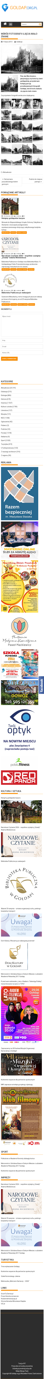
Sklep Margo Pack (22, 1371)
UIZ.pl (3, 1304)
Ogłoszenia (5, 422)
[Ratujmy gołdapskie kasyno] (21, 811)
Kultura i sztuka (21, 232)
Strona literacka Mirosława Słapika (13, 1301)
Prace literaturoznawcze (10, 1296)
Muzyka (4, 414)
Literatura (31, 269)
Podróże (4, 429)
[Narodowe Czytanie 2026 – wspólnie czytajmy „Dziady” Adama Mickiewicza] (21, 844)
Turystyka (4, 444)
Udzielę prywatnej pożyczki (22, 1368)
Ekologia (4, 395)
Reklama (4, 437)
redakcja (19, 42)
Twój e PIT (22, 1363)
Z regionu (4, 455)
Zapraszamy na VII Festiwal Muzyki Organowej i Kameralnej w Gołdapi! (18, 1049)
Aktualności (7, 172)
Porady (3, 433)
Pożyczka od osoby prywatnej (22, 1366)
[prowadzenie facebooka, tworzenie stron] (19, 785)
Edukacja (13, 304)
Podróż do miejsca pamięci (35, 180)
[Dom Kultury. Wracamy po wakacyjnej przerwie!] (14, 956)
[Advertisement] (22, 17)
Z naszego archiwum (8, 452)
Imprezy (13, 269)
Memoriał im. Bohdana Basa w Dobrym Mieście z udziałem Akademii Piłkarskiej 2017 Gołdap (22, 975)
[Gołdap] (5, 23)
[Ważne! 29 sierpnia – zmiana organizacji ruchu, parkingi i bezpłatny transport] (21, 925)
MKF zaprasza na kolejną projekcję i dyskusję (16, 1084)
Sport (3, 440)
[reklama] (19, 613)
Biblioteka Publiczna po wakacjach (13, 861)
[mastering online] (19, 559)
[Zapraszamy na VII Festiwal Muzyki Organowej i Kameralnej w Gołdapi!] (21, 1064)
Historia (13, 232)
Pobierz (4, 425)
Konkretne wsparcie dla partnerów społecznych (18, 1080)
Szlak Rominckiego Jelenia (10, 1276)
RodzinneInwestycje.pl (9, 1299)
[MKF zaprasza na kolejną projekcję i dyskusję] (21, 1116)
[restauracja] (19, 705)
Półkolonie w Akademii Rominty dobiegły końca (18, 1158)
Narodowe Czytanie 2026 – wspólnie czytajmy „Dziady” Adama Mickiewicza (20, 828)
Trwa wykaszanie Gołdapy (10, 1266)
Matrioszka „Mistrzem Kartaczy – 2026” (15, 1281)
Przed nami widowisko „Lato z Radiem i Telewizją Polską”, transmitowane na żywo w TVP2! (21, 982)
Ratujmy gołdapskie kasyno (11, 798)
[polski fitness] (19, 769)
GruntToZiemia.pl (7, 1294)
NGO (2, 418)
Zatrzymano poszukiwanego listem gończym (10, 181)
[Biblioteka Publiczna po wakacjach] (21, 884)
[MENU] (10, 24)
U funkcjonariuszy (7, 448)
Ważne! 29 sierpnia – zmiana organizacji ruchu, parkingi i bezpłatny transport (21, 910)
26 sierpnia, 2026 (8, 216)
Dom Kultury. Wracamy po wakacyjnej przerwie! (17, 941)
